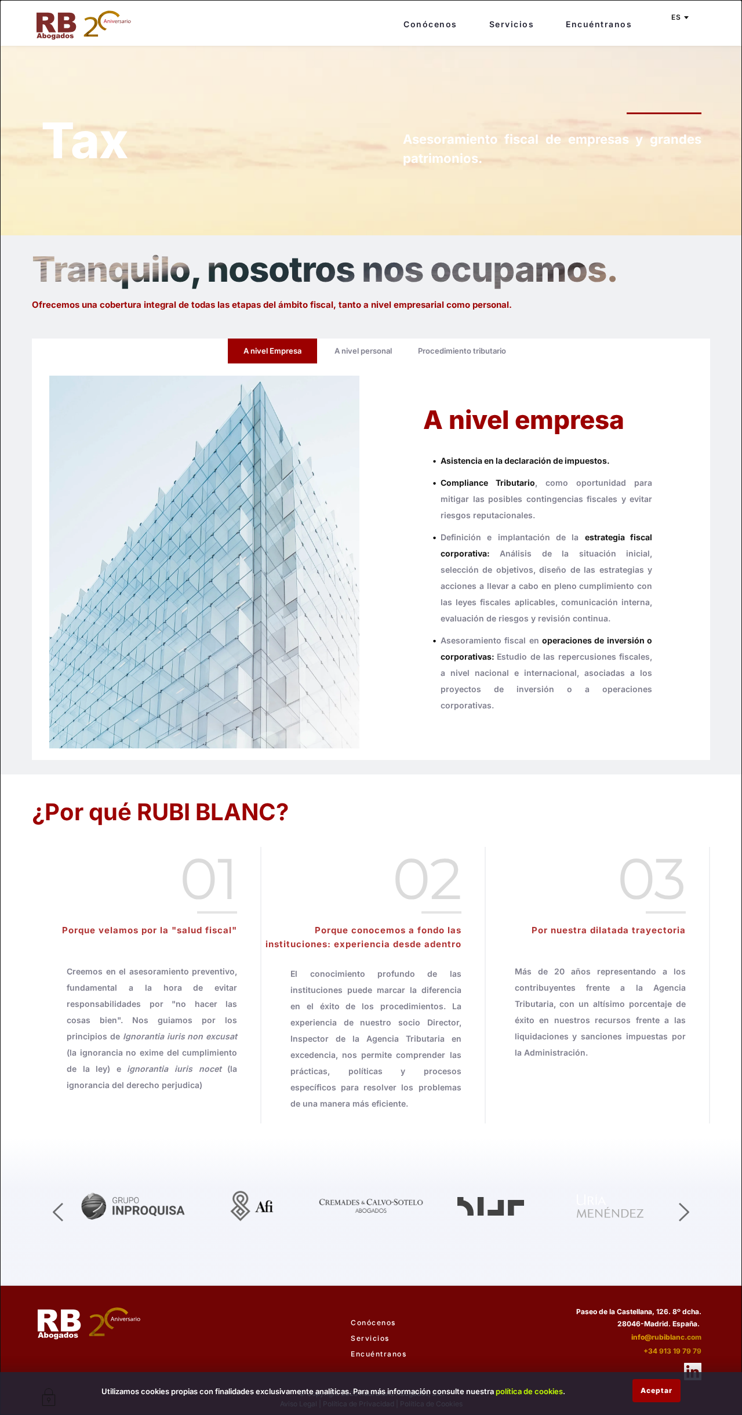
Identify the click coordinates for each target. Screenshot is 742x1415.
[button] (656, 1390)
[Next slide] (683, 1212)
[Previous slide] (58, 1212)
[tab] (272, 351)
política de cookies (529, 1391)
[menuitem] (430, 20)
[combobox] (679, 17)
